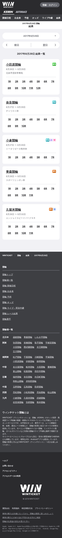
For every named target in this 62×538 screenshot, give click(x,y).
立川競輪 (17, 351)
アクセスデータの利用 (11, 476)
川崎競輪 (39, 357)
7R (52, 81)
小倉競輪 (12, 140)
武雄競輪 (41, 398)
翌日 (45, 44)
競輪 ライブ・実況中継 (13, 308)
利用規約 (15, 508)
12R (38, 88)
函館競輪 (17, 337)
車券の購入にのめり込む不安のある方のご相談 (21, 517)
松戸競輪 (17, 357)
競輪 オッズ (8, 302)
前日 (16, 44)
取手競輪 (39, 342)
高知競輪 (41, 392)
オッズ (35, 18)
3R (23, 81)
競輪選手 (6, 319)
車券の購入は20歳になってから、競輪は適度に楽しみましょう (27, 513)
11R (31, 88)
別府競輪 (30, 402)
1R (9, 81)
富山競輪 (17, 371)
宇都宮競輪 (50, 342)
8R (9, 88)
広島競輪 (28, 386)
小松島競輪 (29, 392)
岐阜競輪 (30, 367)
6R (45, 81)
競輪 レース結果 (10, 313)
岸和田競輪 (31, 381)
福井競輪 (17, 377)
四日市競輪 (40, 371)
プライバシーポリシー (44, 508)
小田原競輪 (13, 64)
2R (16, 81)
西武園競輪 (29, 347)
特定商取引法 (27, 508)
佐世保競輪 (18, 402)
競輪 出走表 (8, 291)
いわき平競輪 (41, 337)
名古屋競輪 (18, 367)
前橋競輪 (28, 342)
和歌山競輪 (18, 381)
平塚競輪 (49, 357)
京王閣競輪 (42, 347)
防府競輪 (39, 386)
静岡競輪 (41, 361)
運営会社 (6, 508)
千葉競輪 (28, 357)
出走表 (17, 18)
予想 (26, 18)
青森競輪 (12, 171)
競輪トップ (7, 274)
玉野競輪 (17, 386)
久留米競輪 (13, 209)
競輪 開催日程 (9, 285)
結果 (58, 18)
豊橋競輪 (52, 367)
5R (38, 81)
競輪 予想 (6, 296)
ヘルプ (5, 460)
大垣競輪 (41, 367)
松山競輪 (52, 392)
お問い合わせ (7, 466)
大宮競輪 (17, 347)
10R (24, 88)
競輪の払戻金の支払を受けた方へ (15, 521)
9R (16, 88)
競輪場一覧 (7, 280)
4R (31, 81)
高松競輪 (17, 392)
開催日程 (6, 18)
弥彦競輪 (17, 342)
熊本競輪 (41, 402)
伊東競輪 (30, 361)
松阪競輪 (28, 371)
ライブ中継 (47, 18)
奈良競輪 (12, 102)
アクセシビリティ (9, 471)
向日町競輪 (40, 377)
